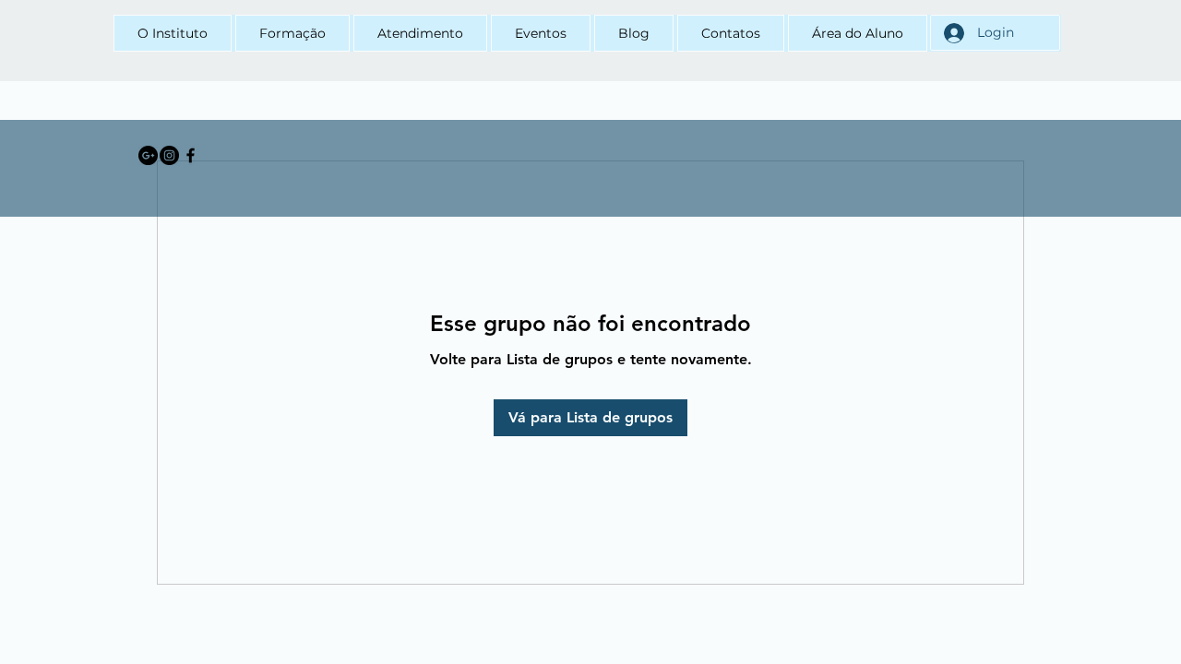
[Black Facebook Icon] (190, 155)
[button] (292, 33)
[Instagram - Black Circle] (169, 155)
